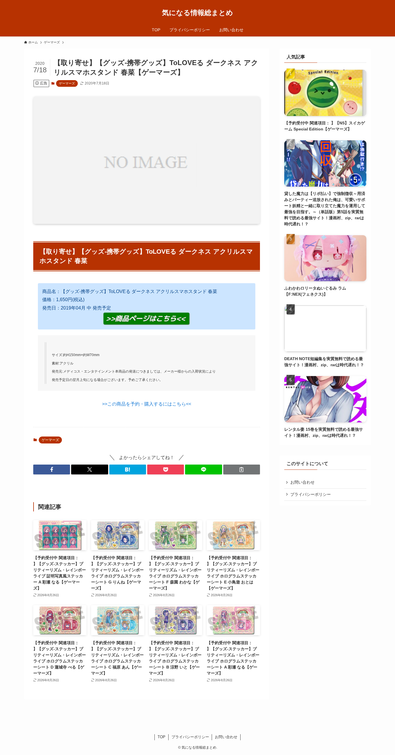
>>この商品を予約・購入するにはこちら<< (146, 404)
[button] (51, 469)
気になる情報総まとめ (197, 12)
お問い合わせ (302, 482)
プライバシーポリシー (310, 494)
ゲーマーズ (67, 83)
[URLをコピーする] (241, 469)
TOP (161, 737)
